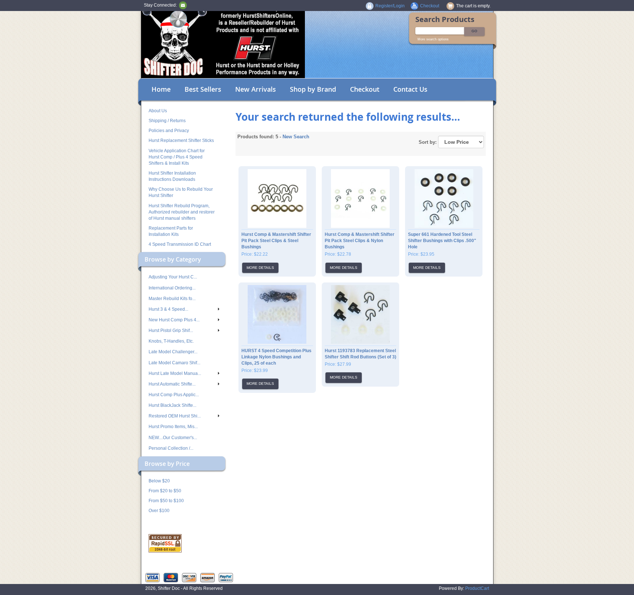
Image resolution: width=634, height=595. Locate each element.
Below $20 (159, 480)
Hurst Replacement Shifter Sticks (181, 140)
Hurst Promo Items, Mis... (173, 426)
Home (161, 89)
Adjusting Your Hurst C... (173, 277)
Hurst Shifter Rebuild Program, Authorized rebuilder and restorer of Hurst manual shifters (182, 212)
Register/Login (390, 5)
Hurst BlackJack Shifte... (172, 405)
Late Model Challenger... (173, 351)
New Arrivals (255, 89)
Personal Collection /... (171, 448)
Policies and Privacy (169, 130)
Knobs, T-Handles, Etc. (171, 341)
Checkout (364, 89)
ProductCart (477, 588)
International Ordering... (172, 288)
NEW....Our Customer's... (173, 437)
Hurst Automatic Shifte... (172, 384)
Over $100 (159, 510)
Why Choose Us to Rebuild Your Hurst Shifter (181, 192)
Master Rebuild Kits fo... (172, 298)
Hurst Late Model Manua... (175, 373)
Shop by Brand (313, 89)
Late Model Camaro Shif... (174, 362)
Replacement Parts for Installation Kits (171, 231)
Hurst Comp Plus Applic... (174, 394)
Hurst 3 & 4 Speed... (168, 309)
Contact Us (410, 89)
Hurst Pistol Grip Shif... (171, 330)
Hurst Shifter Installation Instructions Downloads (172, 176)
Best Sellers (203, 89)
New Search (296, 136)
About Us (158, 110)
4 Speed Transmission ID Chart (180, 244)
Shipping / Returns (167, 120)
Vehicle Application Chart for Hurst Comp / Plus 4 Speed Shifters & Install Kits (177, 157)
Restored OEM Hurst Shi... (175, 416)
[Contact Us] (183, 5)
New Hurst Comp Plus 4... (174, 319)
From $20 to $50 (165, 490)
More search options (433, 39)
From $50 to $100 (166, 500)
